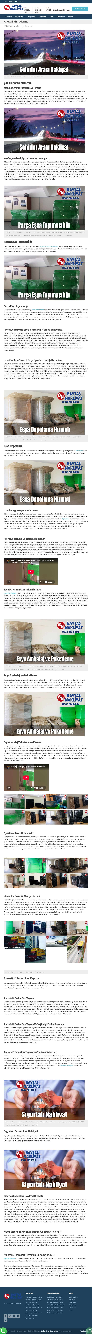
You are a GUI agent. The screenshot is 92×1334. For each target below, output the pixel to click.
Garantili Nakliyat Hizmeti (44, 1122)
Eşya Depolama (13, 446)
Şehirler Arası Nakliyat (17, 83)
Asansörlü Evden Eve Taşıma (21, 978)
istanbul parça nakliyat (65, 232)
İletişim (70, 17)
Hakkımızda (19, 17)
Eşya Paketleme (74, 666)
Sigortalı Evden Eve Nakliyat (21, 1131)
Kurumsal (72, 1299)
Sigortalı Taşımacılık (22, 1125)
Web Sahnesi (84, 1331)
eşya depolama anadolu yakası (46, 437)
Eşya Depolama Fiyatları (64, 437)
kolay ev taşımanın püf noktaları (45, 669)
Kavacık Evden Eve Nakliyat (55, 1310)
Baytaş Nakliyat (73, 1297)
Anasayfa (9, 17)
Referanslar (61, 17)
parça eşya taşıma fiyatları (39, 236)
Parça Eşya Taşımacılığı (18, 242)
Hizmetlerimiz (30, 77)
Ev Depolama (16, 440)
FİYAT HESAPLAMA (80, 9)
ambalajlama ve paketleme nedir (47, 666)
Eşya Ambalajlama (63, 666)
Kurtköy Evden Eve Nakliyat (55, 1313)
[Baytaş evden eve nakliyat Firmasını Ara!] (3, 1330)
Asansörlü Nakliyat (66, 1066)
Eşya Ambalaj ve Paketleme (20, 675)
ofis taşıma (79, 451)
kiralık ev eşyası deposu (41, 440)
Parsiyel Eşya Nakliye (54, 236)
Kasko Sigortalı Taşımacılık (60, 1122)
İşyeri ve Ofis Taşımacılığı (33, 1305)
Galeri (51, 17)
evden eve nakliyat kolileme (26, 669)
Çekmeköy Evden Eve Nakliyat (55, 1305)
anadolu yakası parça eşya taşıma (47, 232)
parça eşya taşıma (38, 310)
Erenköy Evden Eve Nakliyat (55, 1307)
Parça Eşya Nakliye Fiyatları (22, 236)
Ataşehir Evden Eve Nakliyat (55, 1299)
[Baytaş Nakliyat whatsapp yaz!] (88, 1330)
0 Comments (41, 77)
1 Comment (34, 1125)
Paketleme (42, 17)
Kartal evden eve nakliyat (54, 1297)
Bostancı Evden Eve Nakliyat (55, 1302)
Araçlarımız (31, 17)
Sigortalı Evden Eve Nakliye (77, 1122)
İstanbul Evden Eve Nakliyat (49, 1331)
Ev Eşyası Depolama (27, 440)
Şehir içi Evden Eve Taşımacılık (34, 1307)
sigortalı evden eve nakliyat (49, 246)
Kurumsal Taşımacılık (32, 1302)
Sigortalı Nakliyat (11, 1125)
